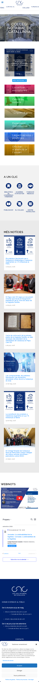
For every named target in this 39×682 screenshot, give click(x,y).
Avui (19, 553)
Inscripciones (12, 546)
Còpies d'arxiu (23, 112)
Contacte (10, 6)
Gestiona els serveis (8, 660)
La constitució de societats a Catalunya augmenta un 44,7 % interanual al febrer (17, 415)
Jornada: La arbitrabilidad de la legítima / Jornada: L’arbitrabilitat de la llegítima (21, 536)
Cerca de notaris (18, 101)
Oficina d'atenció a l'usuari (19, 149)
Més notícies (18, 80)
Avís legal (31, 679)
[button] (36, 644)
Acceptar (19, 665)
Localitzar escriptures (19, 89)
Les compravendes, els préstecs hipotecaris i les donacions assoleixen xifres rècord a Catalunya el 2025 (19, 378)
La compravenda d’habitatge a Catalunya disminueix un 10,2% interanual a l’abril (19, 63)
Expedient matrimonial (20, 124)
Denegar (19, 670)
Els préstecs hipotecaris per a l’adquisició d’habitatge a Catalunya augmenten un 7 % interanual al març (19, 261)
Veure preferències (19, 675)
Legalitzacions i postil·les (22, 136)
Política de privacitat (21, 679)
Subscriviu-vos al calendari (18, 559)
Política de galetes (10, 679)
